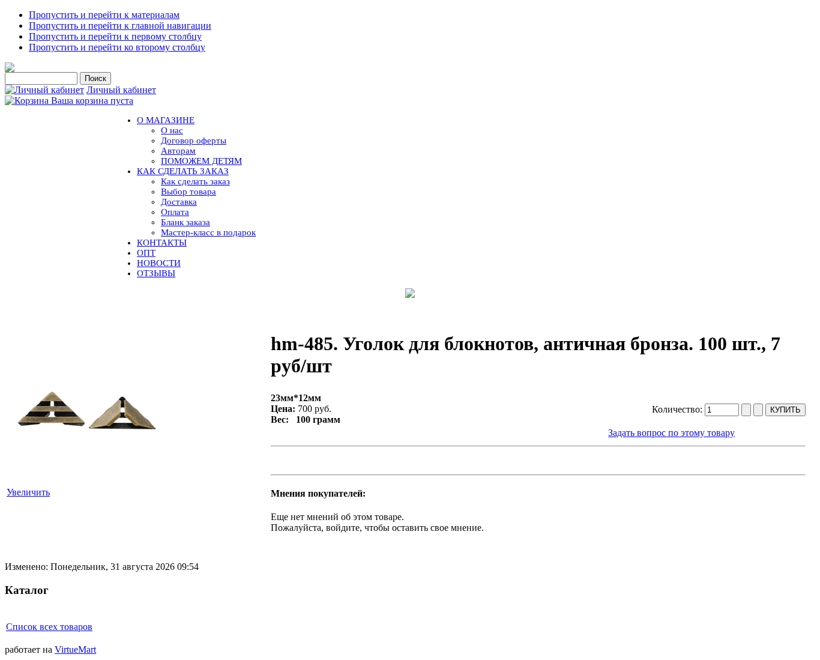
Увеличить (28, 492)
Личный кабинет (121, 90)
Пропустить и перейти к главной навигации (120, 25)
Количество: (678, 409)
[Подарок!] (410, 293)
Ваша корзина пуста (92, 100)
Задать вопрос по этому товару (671, 433)
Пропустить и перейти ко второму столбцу (117, 47)
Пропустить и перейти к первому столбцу (115, 36)
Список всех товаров (49, 627)
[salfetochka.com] (9, 69)
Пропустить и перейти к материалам (104, 15)
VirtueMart (75, 649)
